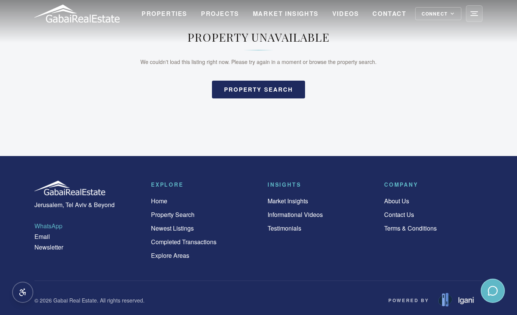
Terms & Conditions (410, 228)
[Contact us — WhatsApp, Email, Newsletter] (493, 291)
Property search (258, 89)
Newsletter (48, 247)
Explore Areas (170, 255)
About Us (396, 200)
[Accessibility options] (22, 292)
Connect (434, 13)
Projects (220, 13)
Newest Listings (172, 228)
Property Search (173, 214)
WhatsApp (48, 225)
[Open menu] (474, 13)
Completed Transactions (183, 241)
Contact (389, 13)
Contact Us (399, 214)
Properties (164, 13)
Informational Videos (295, 214)
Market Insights (286, 13)
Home (159, 200)
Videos (345, 13)
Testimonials (284, 228)
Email (42, 236)
